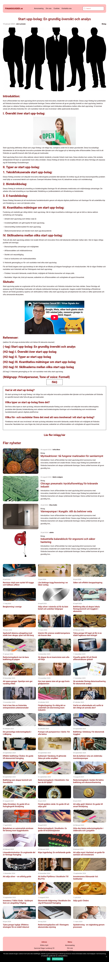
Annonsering (39, 8)
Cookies (57, 8)
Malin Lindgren (58, 477)
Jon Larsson (21, 24)
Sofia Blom (56, 449)
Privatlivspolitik (57, 959)
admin (51, 532)
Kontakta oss (67, 8)
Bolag (104, 24)
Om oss (48, 8)
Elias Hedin (53, 505)
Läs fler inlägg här (54, 435)
